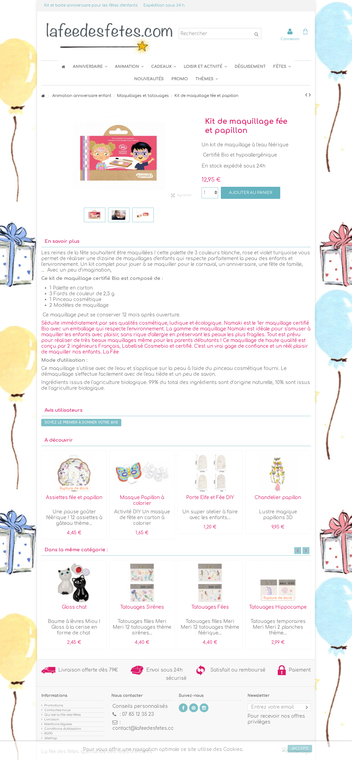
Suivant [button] (193, 155)
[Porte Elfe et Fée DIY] (210, 473)
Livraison (51, 719)
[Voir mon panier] (305, 32)
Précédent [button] (44, 155)
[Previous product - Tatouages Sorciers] (306, 95)
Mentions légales (58, 724)
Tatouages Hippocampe (278, 607)
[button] (282, 66)
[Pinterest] (193, 707)
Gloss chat (74, 607)
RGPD (48, 733)
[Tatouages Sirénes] (142, 583)
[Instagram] (204, 707)
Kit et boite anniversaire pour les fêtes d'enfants (91, 5)
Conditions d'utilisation (62, 729)
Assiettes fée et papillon (74, 497)
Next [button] (305, 550)
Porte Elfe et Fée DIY (210, 497)
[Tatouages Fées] (210, 583)
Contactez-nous (57, 710)
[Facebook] (183, 707)
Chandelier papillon (278, 497)
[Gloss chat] (74, 583)
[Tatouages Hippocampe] (278, 583)
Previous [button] (297, 550)
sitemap (50, 738)
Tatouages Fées (210, 607)
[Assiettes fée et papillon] (74, 473)
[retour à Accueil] (43, 96)
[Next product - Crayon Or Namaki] (310, 95)
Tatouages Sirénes (142, 607)
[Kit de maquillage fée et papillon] (94, 215)
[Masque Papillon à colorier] (142, 473)
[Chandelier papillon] (278, 473)
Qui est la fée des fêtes (62, 715)
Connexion (289, 39)
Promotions (53, 705)
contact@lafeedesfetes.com (145, 728)
